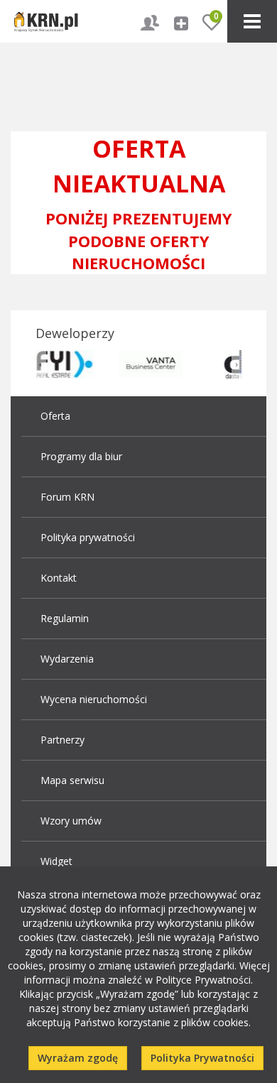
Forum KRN (67, 497)
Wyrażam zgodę (78, 1058)
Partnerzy (62, 739)
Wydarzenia (67, 658)
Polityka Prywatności (202, 1058)
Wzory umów (71, 820)
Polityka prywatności (87, 537)
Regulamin (64, 618)
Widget (56, 861)
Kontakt (58, 577)
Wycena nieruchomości (93, 699)
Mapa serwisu (72, 780)
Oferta (55, 416)
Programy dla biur (81, 456)
